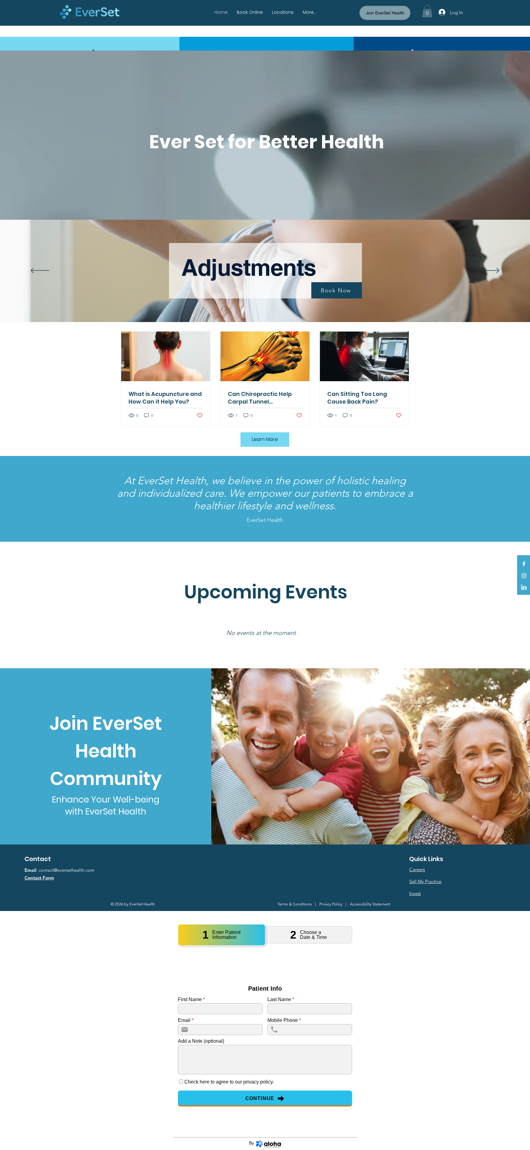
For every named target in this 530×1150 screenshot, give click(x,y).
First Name (191, 999)
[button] (427, 11)
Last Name (280, 999)
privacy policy (258, 1081)
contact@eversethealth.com (66, 870)
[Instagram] (523, 575)
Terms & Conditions (295, 904)
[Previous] (40, 271)
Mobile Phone (284, 1020)
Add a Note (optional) (201, 1041)
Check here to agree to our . (229, 1082)
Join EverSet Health (385, 12)
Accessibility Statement (370, 904)
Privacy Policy (330, 904)
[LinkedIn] (523, 587)
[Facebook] (523, 563)
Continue (260, 1098)
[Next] (490, 271)
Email (186, 1020)
